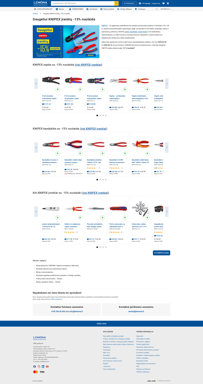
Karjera (105, 364)
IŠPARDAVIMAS (77, 9)
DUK (137, 366)
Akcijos (61, 9)
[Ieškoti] (116, 3)
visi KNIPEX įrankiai (88, 64)
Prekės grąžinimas (142, 344)
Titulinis (35, 14)
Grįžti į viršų (101, 324)
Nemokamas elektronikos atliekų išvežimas (118, 344)
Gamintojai (93, 9)
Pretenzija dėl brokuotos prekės (147, 350)
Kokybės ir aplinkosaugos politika (148, 355)
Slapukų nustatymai (143, 369)
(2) (122, 232)
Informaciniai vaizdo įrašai (112, 361)
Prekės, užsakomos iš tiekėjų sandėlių (116, 339)
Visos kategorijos (109, 369)
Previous (36, 83)
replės (127, 32)
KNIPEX (105, 26)
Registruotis (156, 3)
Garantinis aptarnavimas (145, 347)
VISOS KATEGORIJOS (44, 9)
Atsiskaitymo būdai (143, 339)
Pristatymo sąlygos (143, 342)
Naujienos (106, 347)
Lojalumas (106, 366)
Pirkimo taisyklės (142, 358)
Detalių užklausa (126, 9)
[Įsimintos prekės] (163, 3)
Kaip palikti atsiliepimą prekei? (113, 336)
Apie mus (106, 353)
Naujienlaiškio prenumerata (146, 364)
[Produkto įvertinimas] (92, 168)
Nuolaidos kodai (142, 361)
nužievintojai (142, 32)
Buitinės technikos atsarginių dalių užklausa (118, 342)
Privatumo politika (142, 353)
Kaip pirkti (139, 336)
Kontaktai (106, 355)
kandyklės (133, 32)
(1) (99, 168)
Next (167, 83)
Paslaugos (141, 9)
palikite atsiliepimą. (56, 299)
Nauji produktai (109, 9)
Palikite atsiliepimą (142, 372)
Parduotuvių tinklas (110, 358)
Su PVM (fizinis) (129, 3)
